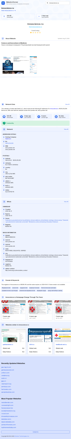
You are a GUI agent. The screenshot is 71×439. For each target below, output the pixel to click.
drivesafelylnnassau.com (9, 416)
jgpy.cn (3, 381)
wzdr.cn (4, 378)
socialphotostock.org (8, 411)
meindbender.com (7, 402)
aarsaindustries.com (7, 392)
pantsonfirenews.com (8, 424)
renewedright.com (7, 405)
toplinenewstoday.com (8, 427)
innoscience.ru (54, 108)
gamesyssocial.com (7, 370)
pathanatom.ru (8, 344)
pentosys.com (6, 386)
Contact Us (35, 432)
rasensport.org (6, 384)
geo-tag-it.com (6, 367)
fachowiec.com (6, 389)
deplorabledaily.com (7, 422)
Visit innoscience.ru (7, 10)
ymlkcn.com (5, 373)
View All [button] (67, 104)
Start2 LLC (8, 138)
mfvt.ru (31, 344)
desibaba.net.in (6, 419)
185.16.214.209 (9, 143)
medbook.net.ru (61, 344)
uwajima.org (5, 375)
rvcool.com (5, 413)
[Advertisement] (35, 51)
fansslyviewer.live (7, 408)
